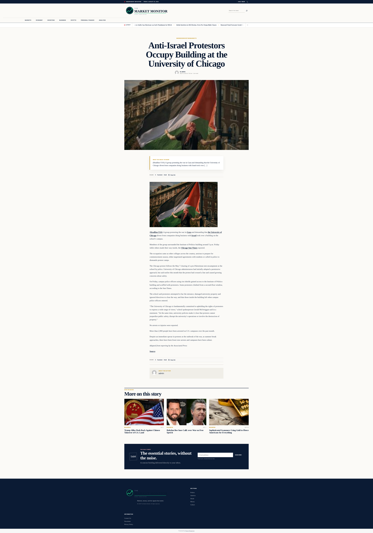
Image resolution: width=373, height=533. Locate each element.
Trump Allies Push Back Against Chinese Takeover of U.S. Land (142, 431)
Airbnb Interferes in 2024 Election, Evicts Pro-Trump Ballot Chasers (180, 25)
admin (183, 71)
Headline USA (156, 232)
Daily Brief (241, 1)
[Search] (247, 11)
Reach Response (189, 531)
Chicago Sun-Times (189, 248)
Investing (186, 38)
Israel (194, 235)
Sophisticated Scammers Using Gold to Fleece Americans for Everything (229, 431)
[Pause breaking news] (247, 25)
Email (165, 175)
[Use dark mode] (247, 1)
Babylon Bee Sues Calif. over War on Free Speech (185, 431)
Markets (193, 38)
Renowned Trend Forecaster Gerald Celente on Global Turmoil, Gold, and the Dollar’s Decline (232, 25)
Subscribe (238, 455)
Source (152, 351)
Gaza (189, 232)
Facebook (160, 175)
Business (179, 38)
